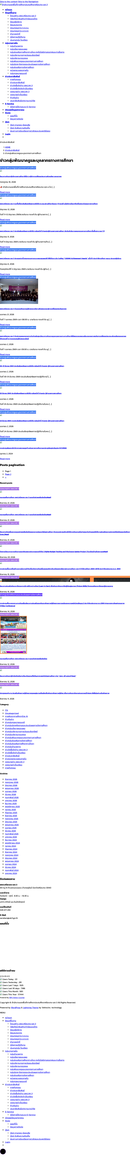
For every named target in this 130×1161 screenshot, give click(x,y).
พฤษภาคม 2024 (12, 861)
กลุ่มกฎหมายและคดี (18, 73)
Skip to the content (9, 1)
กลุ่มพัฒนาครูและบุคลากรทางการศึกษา (26, 61)
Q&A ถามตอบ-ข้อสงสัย (20, 124)
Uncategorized (12, 713)
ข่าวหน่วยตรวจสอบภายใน (15, 758)
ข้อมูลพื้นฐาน (10, 1020)
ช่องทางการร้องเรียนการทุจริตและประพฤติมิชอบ (30, 130)
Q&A (7, 1129)
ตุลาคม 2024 (10, 845)
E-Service (9, 1111)
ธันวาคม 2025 (11, 803)
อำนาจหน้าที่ (15, 33)
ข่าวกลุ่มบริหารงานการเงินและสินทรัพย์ (21, 731)
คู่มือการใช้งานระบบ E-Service (23, 106)
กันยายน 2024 (11, 849)
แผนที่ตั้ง (14, 115)
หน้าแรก (8, 1017)
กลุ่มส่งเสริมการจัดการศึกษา (22, 67)
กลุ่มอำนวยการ (16, 46)
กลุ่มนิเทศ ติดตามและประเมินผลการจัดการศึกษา (30, 64)
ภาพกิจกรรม (15, 79)
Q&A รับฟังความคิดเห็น (20, 127)
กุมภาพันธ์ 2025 (11, 833)
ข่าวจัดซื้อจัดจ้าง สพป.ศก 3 (16, 749)
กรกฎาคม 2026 (11, 782)
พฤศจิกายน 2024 (12, 842)
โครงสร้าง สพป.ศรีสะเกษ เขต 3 (23, 15)
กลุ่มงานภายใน (11, 1051)
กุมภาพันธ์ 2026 (12, 797)
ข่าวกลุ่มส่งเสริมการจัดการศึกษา (18, 740)
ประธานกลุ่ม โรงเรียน (19, 39)
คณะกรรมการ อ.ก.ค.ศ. (19, 30)
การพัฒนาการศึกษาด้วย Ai (16, 716)
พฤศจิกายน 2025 (12, 806)
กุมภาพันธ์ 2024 (12, 870)
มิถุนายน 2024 (11, 858)
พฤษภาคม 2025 (12, 824)
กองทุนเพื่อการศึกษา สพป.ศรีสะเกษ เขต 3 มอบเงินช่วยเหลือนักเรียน (25, 497)
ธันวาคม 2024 (11, 839)
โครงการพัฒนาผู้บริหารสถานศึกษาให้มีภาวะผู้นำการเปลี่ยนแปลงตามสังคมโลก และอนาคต (31, 176)
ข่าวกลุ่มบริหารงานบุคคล (15, 734)
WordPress (16, 1007)
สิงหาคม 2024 (11, 852)
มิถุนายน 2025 (11, 821)
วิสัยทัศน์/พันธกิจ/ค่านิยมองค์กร (23, 18)
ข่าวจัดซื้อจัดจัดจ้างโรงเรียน (21, 88)
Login (7, 1142)
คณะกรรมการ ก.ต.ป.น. (19, 27)
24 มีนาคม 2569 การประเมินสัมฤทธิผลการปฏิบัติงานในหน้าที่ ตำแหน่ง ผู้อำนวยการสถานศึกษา (32, 420)
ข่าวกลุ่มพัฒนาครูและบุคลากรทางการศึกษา (23, 737)
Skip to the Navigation (28, 1)
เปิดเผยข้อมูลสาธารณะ (14, 1117)
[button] (3, 1151)
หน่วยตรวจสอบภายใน (19, 70)
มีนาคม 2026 (10, 794)
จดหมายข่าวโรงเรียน (18, 94)
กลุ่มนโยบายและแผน (18, 49)
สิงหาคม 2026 (11, 779)
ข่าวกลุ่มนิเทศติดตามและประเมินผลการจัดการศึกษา (26, 725)
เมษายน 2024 (11, 864)
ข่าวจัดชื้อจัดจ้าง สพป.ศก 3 (21, 85)
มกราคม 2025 (11, 836)
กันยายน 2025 (11, 812)
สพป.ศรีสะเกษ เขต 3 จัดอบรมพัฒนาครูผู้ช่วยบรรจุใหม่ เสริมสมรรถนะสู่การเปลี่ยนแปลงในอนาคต (33, 308)
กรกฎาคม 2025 (11, 818)
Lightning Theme (30, 1007)
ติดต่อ (7, 1120)
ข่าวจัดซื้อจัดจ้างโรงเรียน (15, 752)
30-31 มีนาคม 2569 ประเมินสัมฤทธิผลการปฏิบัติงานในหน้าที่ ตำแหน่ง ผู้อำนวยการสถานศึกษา (32, 366)
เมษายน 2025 (11, 827)
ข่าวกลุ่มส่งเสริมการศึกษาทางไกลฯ (19, 743)
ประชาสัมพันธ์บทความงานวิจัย (22, 100)
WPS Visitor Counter (17, 997)
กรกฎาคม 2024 (11, 855)
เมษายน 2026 (11, 791)
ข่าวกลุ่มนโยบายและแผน (15, 728)
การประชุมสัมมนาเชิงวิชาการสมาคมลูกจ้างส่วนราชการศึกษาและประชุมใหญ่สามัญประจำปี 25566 (33, 448)
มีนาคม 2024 (10, 867)
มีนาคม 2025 (10, 830)
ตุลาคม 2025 (10, 809)
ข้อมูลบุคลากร (16, 24)
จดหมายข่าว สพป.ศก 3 (19, 91)
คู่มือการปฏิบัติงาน (17, 36)
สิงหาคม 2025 (11, 815)
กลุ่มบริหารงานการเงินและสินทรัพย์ (25, 55)
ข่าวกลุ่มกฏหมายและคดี (15, 722)
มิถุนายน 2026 (11, 785)
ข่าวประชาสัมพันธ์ (17, 82)
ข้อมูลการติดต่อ (16, 118)
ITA (6, 710)
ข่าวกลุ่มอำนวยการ (13, 746)
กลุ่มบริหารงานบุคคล (19, 58)
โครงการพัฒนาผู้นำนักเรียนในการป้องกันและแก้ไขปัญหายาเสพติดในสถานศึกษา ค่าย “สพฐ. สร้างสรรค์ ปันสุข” (38, 676)
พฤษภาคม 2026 (12, 788)
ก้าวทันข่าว (14, 97)
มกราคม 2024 (11, 873)
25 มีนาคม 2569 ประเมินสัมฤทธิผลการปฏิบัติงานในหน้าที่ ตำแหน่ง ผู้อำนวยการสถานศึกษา (31, 393)
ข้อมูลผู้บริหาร (16, 21)
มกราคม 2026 (11, 800)
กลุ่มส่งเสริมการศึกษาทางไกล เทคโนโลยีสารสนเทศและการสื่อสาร (37, 52)
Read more (5, 192)
